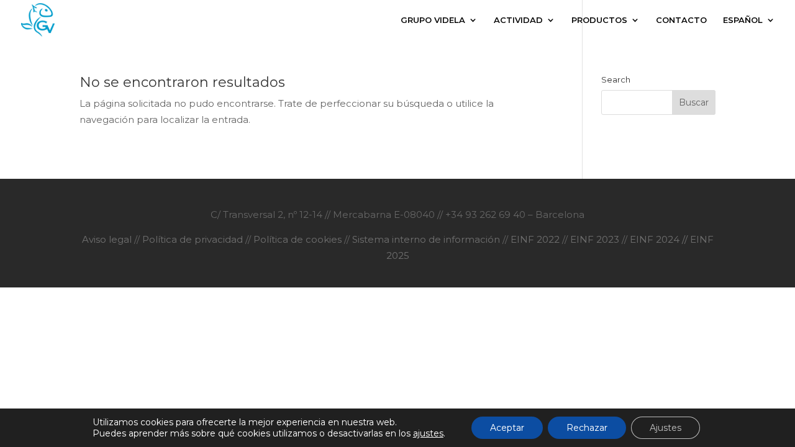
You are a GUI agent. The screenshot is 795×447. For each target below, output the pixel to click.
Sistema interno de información (426, 239)
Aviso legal (108, 239)
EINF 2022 (536, 239)
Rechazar (586, 427)
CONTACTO (681, 20)
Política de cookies (297, 239)
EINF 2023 (594, 239)
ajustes (428, 433)
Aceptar (507, 427)
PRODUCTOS (599, 20)
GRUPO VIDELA (433, 20)
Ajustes (665, 427)
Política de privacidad (193, 239)
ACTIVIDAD (518, 20)
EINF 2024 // (659, 239)
